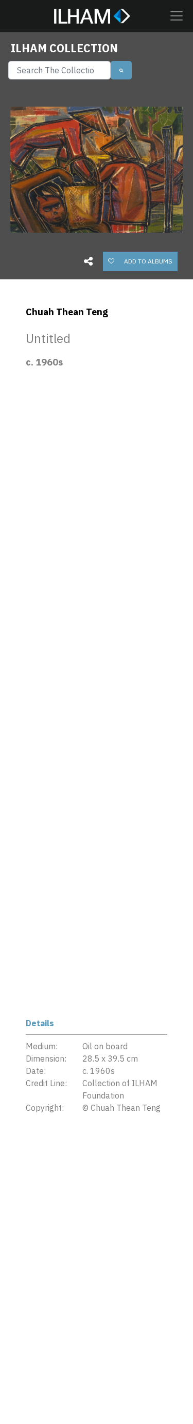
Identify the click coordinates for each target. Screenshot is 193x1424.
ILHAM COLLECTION (64, 48)
